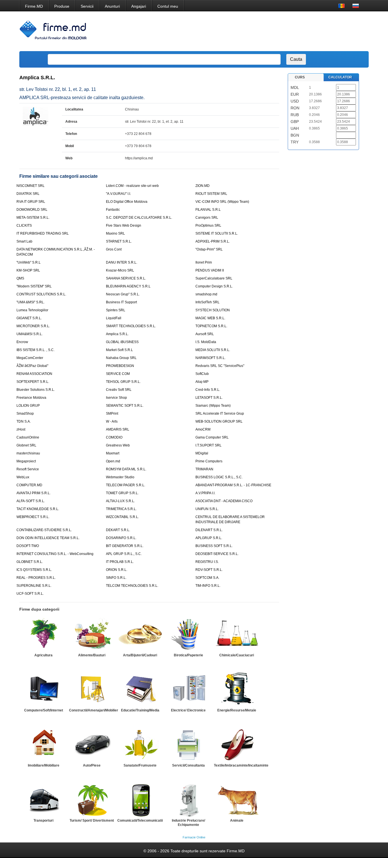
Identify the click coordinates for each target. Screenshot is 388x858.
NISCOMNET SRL (30, 186)
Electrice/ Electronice (188, 710)
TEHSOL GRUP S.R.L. (123, 382)
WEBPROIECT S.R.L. (32, 517)
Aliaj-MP (201, 382)
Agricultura (43, 655)
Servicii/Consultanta (188, 765)
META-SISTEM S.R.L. (32, 218)
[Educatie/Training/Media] (140, 689)
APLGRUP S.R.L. (208, 538)
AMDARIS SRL (117, 429)
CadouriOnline (27, 437)
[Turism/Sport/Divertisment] (91, 799)
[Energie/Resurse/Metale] (236, 689)
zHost (20, 429)
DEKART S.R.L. (118, 530)
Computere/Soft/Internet (43, 710)
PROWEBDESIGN (120, 366)
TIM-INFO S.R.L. (207, 586)
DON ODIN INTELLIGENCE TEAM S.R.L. (48, 538)
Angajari (138, 6)
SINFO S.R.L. (116, 578)
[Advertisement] (261, 31)
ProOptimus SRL (208, 225)
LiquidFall (113, 318)
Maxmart (112, 453)
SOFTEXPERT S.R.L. (32, 382)
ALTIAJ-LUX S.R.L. (120, 501)
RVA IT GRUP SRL (30, 202)
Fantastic (113, 210)
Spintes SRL (115, 310)
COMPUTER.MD (29, 485)
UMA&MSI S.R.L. (29, 334)
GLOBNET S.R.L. (29, 562)
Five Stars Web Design (123, 225)
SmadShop (25, 414)
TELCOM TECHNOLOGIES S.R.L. (132, 586)
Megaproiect (26, 461)
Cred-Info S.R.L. (207, 390)
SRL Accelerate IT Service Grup (219, 414)
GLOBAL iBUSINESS (122, 342)
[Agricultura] (43, 634)
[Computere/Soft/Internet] (43, 689)
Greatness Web (118, 445)
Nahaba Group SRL (121, 358)
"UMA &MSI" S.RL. (30, 302)
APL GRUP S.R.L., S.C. (124, 554)
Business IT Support (121, 302)
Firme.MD (34, 6)
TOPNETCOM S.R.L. (211, 326)
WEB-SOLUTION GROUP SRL (219, 421)
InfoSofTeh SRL (207, 302)
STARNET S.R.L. (119, 241)
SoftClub (202, 374)
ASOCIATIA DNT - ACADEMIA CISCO (224, 501)
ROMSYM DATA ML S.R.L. (126, 469)
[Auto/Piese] (91, 744)
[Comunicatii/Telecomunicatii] (140, 799)
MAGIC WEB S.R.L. (210, 318)
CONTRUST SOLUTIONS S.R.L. (41, 294)
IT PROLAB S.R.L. (120, 562)
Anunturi (112, 6)
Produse (61, 6)
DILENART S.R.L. (209, 530)
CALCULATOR (340, 77)
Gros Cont (114, 249)
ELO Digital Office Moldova (126, 202)
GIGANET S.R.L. (29, 318)
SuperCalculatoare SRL (213, 278)
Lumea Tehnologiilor (32, 310)
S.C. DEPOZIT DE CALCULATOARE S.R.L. (139, 218)
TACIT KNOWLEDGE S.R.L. (37, 509)
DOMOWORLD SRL (31, 210)
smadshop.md (206, 294)
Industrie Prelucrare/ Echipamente (188, 823)
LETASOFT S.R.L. (209, 398)
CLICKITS (24, 225)
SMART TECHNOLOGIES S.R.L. (131, 326)
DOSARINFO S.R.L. (121, 538)
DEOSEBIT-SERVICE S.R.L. (217, 554)
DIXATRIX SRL (27, 194)
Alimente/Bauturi (91, 655)
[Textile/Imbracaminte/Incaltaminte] (236, 744)
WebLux (22, 477)
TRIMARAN (204, 469)
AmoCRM (202, 429)
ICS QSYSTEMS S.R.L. (34, 570)
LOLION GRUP (28, 406)
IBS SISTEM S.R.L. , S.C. (35, 350)
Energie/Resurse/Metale (236, 710)
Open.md (113, 461)
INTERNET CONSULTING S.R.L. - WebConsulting (54, 554)
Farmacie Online (194, 837)
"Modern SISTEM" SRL (34, 286)
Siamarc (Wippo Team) (213, 406)
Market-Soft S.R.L (119, 350)
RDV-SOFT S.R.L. (209, 570)
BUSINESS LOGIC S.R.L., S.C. (219, 477)
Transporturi (43, 820)
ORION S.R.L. (116, 570)
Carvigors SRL (206, 218)
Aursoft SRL (204, 334)
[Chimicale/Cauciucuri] (236, 634)
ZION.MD (202, 186)
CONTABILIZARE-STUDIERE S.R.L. (44, 530)
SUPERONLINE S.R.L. (33, 586)
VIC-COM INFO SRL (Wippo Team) (222, 202)
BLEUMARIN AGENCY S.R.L (128, 286)
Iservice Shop (116, 398)
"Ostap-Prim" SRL (209, 249)
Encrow (22, 342)
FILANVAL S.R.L (208, 210)
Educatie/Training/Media (140, 710)
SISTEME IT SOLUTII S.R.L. (216, 233)
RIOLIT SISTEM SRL (211, 194)
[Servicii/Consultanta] (188, 744)
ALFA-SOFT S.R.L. (30, 501)
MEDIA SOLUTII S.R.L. (212, 350)
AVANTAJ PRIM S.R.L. (33, 493)
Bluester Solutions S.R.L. (35, 390)
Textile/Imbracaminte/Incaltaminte (241, 765)
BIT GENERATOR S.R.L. (124, 546)
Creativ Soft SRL (119, 390)
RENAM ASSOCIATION (34, 374)
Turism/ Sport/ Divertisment (92, 820)
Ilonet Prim (203, 262)
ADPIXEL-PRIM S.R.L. (212, 241)
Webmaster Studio (120, 477)
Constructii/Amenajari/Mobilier (93, 710)
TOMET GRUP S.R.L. (122, 493)
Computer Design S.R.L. (214, 286)
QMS (20, 278)
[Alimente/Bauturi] (91, 634)
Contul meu (167, 6)
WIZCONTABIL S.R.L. (122, 517)
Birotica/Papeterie (188, 655)
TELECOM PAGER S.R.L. (125, 485)
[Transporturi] (43, 799)
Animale (236, 820)
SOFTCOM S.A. (207, 578)
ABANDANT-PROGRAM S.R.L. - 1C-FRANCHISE (233, 485)
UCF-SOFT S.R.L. (30, 594)
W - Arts (112, 421)
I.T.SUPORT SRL (208, 445)
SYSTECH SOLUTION (212, 310)
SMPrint (112, 414)
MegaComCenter (29, 358)
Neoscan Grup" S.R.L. (123, 294)
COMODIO (114, 437)
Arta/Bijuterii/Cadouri (140, 655)
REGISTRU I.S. (207, 562)
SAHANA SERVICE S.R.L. (126, 278)
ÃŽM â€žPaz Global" (32, 366)
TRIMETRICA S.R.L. (121, 509)
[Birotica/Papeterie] (188, 634)
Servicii (87, 6)
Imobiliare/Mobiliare (43, 765)
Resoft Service (27, 469)
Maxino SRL (115, 233)
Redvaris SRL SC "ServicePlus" (219, 366)
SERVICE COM (118, 374)
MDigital (201, 453)
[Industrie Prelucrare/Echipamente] (188, 799)
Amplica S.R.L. (117, 334)
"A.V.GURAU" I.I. (118, 194)
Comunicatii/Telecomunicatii (140, 820)
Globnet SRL (26, 445)
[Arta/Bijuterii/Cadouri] (140, 634)
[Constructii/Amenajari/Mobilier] (91, 689)
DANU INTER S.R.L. (121, 262)
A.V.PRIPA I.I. (205, 493)
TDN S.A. (23, 421)
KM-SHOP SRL (28, 270)
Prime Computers (208, 461)
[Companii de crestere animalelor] (236, 799)
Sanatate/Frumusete (140, 765)
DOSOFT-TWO (27, 546)
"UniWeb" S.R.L (28, 262)
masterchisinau (28, 453)
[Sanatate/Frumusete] (140, 744)
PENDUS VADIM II (209, 270)
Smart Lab (24, 241)
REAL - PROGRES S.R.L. (36, 578)
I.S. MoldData (205, 342)
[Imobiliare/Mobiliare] (43, 744)
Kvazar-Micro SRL (120, 270)
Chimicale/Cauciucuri (236, 655)
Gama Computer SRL (212, 437)
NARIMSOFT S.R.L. (210, 358)
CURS (300, 77)
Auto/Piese (92, 765)
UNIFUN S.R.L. (207, 509)
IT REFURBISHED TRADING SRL (42, 233)
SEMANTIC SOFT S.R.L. (124, 406)
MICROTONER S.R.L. (33, 326)
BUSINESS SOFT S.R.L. (214, 546)
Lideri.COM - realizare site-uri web (132, 186)
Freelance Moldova (31, 398)
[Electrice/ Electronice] (188, 689)
